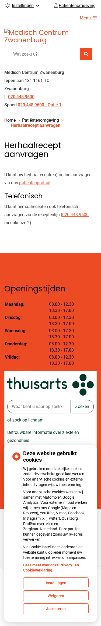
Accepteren (56, 609)
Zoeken (82, 406)
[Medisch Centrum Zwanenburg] (44, 36)
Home (10, 120)
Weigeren (56, 596)
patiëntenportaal (34, 182)
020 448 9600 (75, 214)
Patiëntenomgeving (40, 120)
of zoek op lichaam (25, 420)
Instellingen (56, 583)
